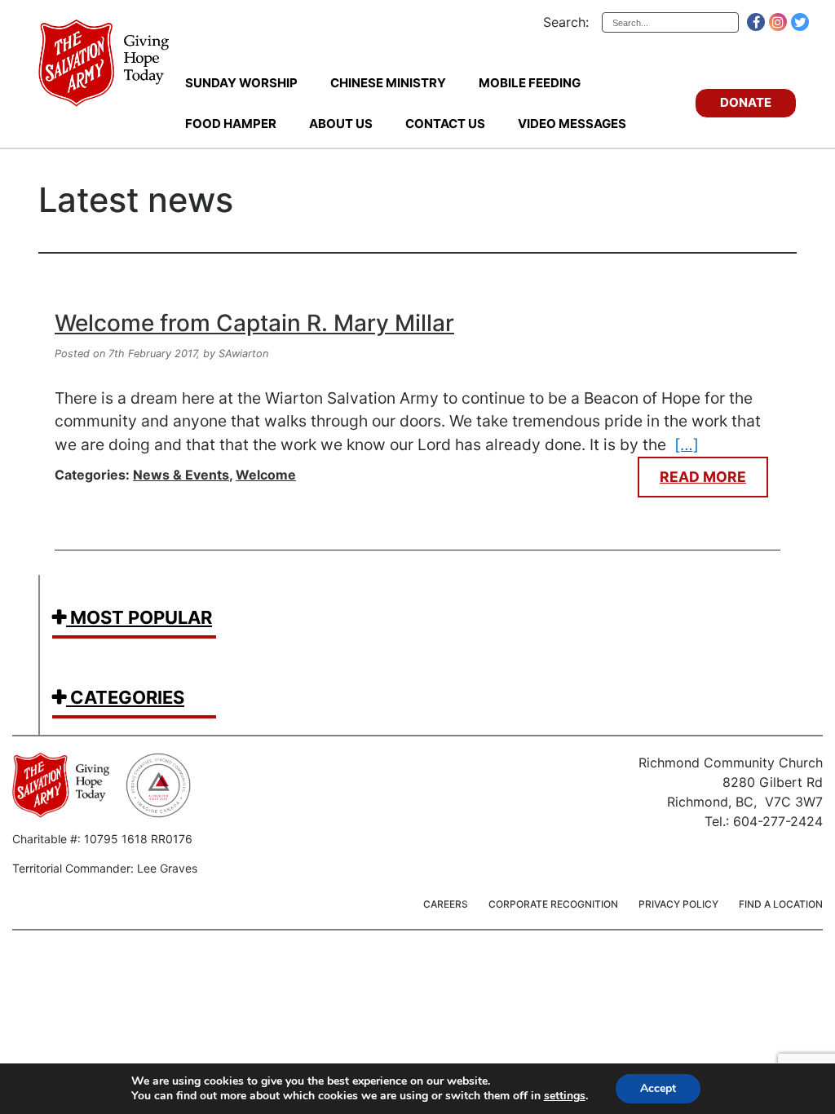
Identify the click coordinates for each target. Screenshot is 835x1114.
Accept (658, 1088)
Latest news (135, 199)
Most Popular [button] (139, 617)
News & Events (181, 474)
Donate (745, 102)
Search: (566, 22)
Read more (703, 476)
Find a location (781, 904)
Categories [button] (125, 697)
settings (564, 1096)
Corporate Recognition (553, 904)
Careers (445, 904)
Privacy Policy (678, 904)
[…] (686, 444)
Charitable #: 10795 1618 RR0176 (102, 839)
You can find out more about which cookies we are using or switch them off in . (359, 1096)
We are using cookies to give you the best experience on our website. (310, 1081)
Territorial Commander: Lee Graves (104, 868)
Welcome (266, 474)
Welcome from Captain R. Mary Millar (254, 323)
